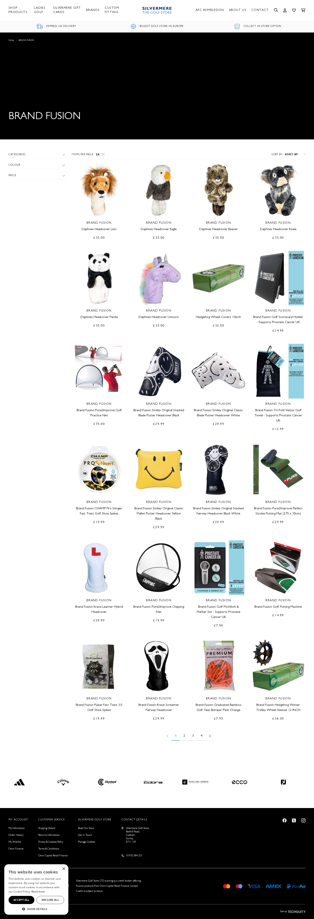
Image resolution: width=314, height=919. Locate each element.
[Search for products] (276, 10)
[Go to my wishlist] (294, 10)
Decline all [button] (50, 900)
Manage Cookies (86, 842)
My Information (17, 828)
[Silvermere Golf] (157, 10)
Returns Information (49, 835)
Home (11, 40)
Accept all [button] (21, 900)
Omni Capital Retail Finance (53, 856)
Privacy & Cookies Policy (50, 842)
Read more (38, 891)
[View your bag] (303, 10)
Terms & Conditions (48, 849)
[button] (36, 908)
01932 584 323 (134, 856)
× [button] (63, 868)
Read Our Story (86, 828)
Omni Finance (16, 849)
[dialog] (36, 889)
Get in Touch (85, 835)
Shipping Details (46, 828)
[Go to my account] (285, 10)
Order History (16, 835)
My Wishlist (15, 842)
